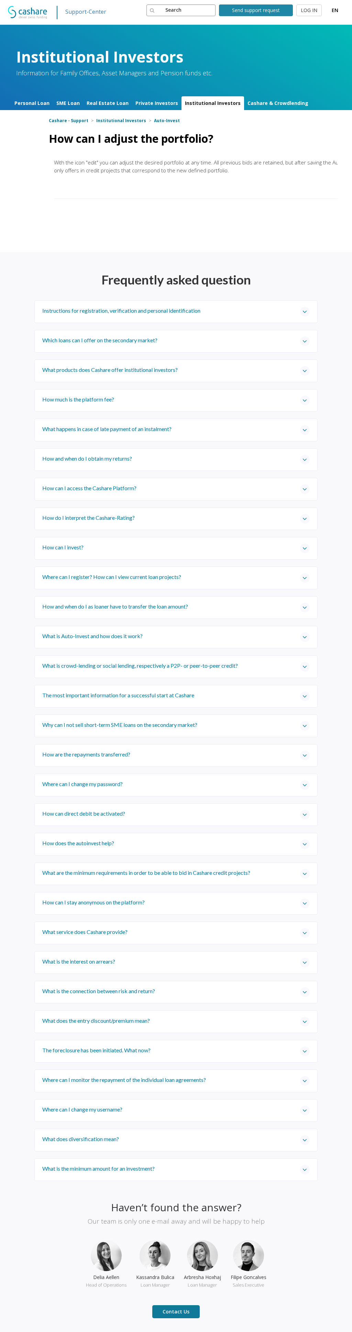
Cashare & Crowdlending (278, 103)
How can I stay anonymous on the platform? (93, 902)
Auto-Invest (167, 120)
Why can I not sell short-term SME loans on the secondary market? (119, 724)
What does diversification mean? (80, 1139)
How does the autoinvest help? (78, 843)
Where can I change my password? (82, 784)
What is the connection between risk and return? (98, 991)
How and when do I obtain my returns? (87, 458)
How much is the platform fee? (78, 399)
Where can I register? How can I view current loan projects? (111, 576)
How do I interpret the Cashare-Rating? (88, 517)
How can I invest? (63, 547)
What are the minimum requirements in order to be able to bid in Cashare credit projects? (146, 872)
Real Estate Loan (108, 103)
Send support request (256, 10)
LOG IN (309, 10)
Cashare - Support (68, 120)
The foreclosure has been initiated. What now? (96, 1050)
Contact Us (176, 1311)
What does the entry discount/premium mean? (96, 1020)
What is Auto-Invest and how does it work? (92, 636)
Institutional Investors (213, 103)
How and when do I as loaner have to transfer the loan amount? (115, 606)
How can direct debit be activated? (83, 813)
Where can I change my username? (82, 1109)
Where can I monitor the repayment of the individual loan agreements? (124, 1079)
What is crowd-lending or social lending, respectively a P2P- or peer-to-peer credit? (140, 665)
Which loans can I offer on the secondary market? (99, 340)
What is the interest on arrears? (78, 961)
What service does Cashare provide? (85, 931)
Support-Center (85, 11)
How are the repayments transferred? (86, 754)
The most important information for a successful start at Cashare (118, 695)
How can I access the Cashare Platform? (89, 488)
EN (335, 10)
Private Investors (156, 103)
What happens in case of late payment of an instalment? (107, 429)
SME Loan (68, 103)
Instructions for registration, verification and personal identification (121, 310)
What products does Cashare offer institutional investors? (110, 369)
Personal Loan (32, 103)
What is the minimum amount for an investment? (98, 1168)
